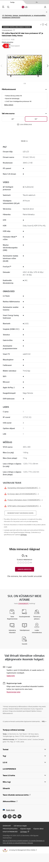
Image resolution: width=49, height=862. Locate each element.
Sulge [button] (23, 141)
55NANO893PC (23, 603)
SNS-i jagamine (46, 24)
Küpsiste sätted (38, 829)
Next (47, 66)
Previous (1, 66)
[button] (24, 66)
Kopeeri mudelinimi (14, 30)
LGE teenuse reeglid (20, 826)
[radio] (13, 119)
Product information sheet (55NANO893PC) (24, 500)
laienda (46, 89)
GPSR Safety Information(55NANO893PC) (23, 506)
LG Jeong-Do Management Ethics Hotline (22, 850)
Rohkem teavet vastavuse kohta (20, 513)
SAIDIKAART (7, 826)
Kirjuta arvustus (7, 42)
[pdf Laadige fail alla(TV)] (6, 46)
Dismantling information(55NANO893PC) (23, 488)
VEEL (43, 721)
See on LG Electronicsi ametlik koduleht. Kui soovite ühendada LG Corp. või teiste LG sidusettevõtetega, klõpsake (23, 842)
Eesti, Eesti (10, 810)
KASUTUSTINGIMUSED (10, 832)
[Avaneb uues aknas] (5, 816)
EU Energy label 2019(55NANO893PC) (22, 494)
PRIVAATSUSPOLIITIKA (10, 829)
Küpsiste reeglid (25, 829)
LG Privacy (24, 535)
